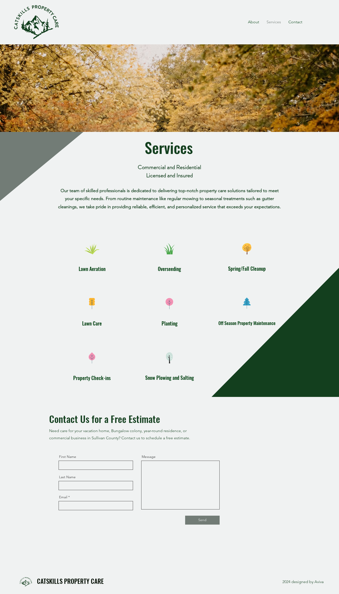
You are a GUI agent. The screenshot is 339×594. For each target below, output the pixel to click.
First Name (67, 456)
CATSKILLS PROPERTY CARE (70, 581)
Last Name (67, 477)
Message (149, 456)
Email (63, 497)
